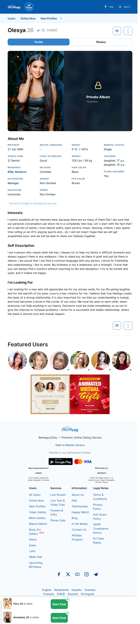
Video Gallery (37, 512)
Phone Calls (58, 520)
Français (48, 594)
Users (11, 18)
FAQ (74, 500)
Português (87, 594)
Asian (32, 545)
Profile (38, 42)
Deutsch (73, 594)
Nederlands (61, 590)
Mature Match (38, 523)
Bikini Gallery (37, 518)
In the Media (80, 523)
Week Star (35, 557)
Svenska (90, 590)
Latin (32, 551)
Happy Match (80, 512)
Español (77, 590)
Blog (75, 518)
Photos (101, 42)
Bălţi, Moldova (17, 172)
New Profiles (49, 18)
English (46, 590)
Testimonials (80, 506)
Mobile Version (75, 445)
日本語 (61, 594)
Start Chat (59, 604)
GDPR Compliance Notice (100, 528)
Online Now (28, 18)
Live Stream (58, 494)
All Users (34, 494)
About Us (78, 494)
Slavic (33, 539)
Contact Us (79, 529)
